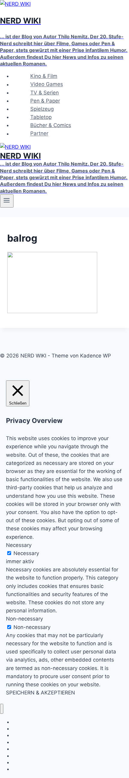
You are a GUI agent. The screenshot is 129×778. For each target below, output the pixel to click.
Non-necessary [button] (24, 619)
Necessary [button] (19, 545)
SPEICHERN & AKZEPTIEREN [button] (40, 693)
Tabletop (41, 117)
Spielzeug (42, 109)
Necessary (26, 553)
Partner (39, 134)
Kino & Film (43, 76)
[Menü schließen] (1, 709)
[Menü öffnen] (7, 201)
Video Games (46, 84)
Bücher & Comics (50, 125)
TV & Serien (44, 93)
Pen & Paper (45, 101)
